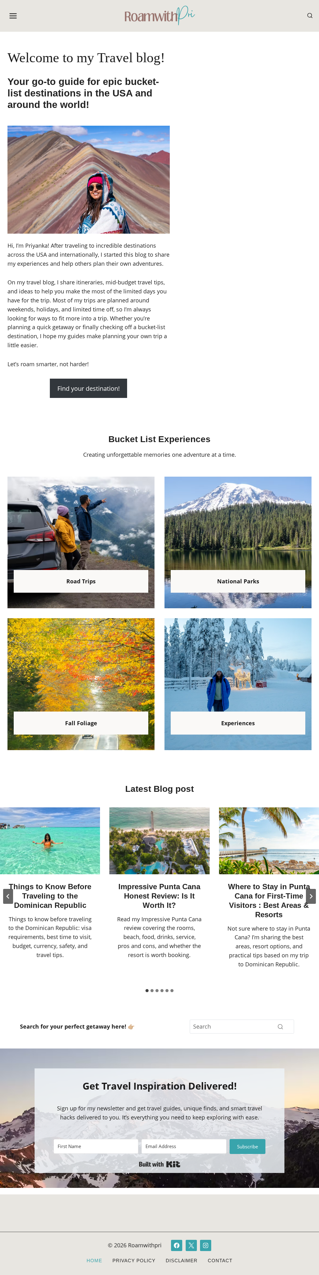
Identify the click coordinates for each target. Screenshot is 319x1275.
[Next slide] (311, 896)
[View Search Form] (310, 16)
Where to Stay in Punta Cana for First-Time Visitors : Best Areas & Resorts (269, 900)
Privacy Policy (133, 1260)
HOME (94, 1260)
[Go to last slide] (8, 896)
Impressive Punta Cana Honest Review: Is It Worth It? (159, 895)
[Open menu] (13, 16)
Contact (220, 1260)
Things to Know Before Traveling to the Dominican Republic (50, 895)
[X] (191, 1245)
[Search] (280, 1026)
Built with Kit (159, 1164)
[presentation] (50, 840)
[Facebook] (176, 1245)
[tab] (147, 990)
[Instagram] (205, 1245)
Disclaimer (182, 1260)
